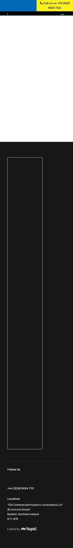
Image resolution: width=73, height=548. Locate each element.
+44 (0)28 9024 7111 (20, 488)
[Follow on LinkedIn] (26, 479)
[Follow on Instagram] (18, 479)
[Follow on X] (10, 479)
